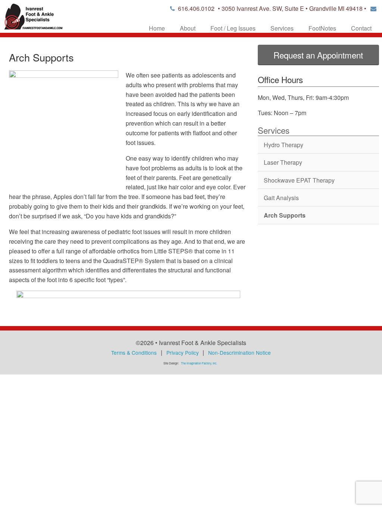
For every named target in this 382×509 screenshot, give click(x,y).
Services (282, 28)
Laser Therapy (283, 162)
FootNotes (322, 28)
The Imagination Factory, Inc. (199, 363)
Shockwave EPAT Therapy (299, 180)
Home (157, 28)
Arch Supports (285, 215)
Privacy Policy (182, 352)
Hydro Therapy (283, 144)
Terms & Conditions (134, 352)
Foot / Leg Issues (233, 28)
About (187, 28)
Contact (361, 28)
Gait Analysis (281, 197)
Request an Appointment (318, 55)
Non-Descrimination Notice (239, 352)
